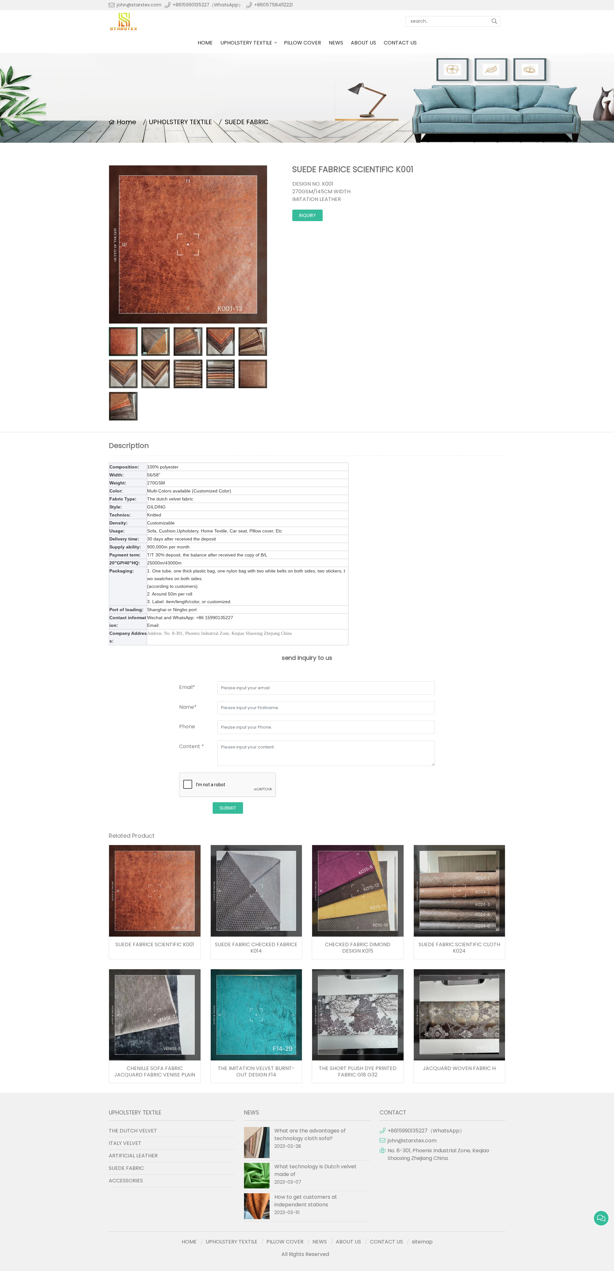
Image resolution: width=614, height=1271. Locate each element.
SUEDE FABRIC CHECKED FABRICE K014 (256, 947)
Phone (187, 726)
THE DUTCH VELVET (133, 1130)
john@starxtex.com (139, 5)
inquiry (307, 215)
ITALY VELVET (125, 1143)
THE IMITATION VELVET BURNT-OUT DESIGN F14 (256, 1071)
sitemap (422, 1241)
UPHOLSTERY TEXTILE (246, 42)
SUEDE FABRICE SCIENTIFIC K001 (154, 944)
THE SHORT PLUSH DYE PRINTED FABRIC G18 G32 (358, 1071)
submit (227, 808)
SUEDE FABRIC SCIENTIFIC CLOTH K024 (459, 947)
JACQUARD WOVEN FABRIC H (459, 1068)
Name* (188, 707)
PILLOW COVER (302, 42)
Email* (187, 687)
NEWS (336, 42)
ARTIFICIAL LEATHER (133, 1155)
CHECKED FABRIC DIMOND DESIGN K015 (357, 947)
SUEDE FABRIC (247, 121)
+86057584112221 (273, 5)
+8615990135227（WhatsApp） (208, 5)
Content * (191, 746)
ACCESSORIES (126, 1180)
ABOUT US (363, 42)
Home (126, 121)
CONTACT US (400, 42)
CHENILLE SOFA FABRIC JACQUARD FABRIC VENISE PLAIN (154, 1071)
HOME (205, 42)
